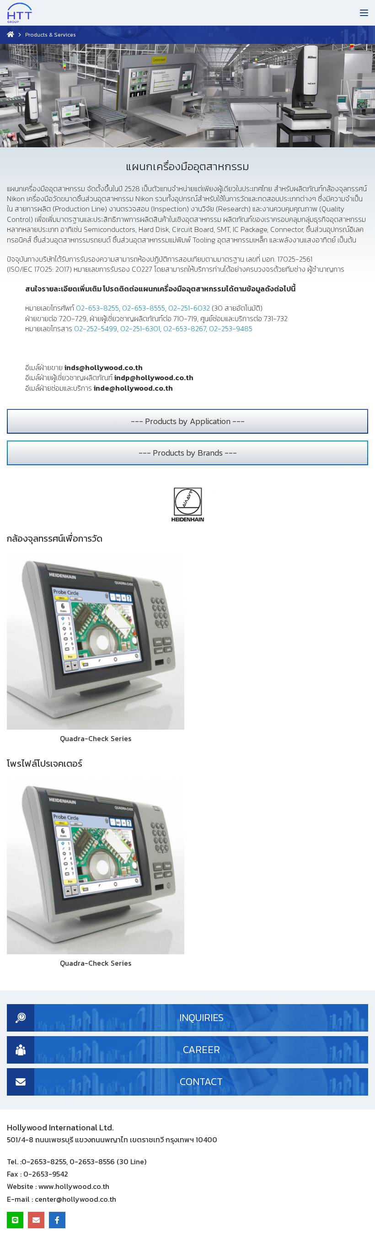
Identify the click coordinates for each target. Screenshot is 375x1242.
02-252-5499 (95, 328)
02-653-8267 (184, 328)
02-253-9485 (230, 328)
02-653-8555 (143, 307)
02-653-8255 (97, 307)
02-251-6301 (140, 328)
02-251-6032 (189, 307)
